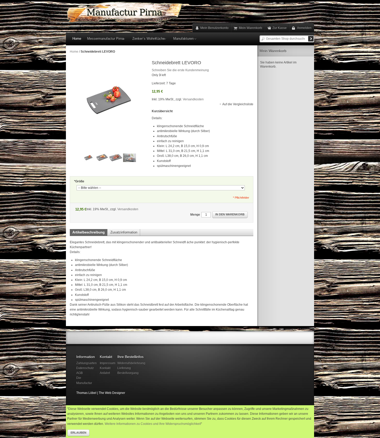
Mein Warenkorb (250, 28)
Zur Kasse (279, 28)
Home (74, 51)
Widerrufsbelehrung (131, 363)
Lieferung (124, 368)
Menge (195, 214)
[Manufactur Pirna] (124, 12)
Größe (79, 181)
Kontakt (105, 368)
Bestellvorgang (128, 373)
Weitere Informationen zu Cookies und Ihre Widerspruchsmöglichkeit (153, 424)
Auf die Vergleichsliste (237, 104)
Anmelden (304, 28)
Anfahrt (105, 373)
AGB (79, 373)
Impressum (107, 363)
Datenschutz (85, 368)
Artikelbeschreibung (88, 232)
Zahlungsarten (86, 363)
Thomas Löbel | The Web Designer (100, 393)
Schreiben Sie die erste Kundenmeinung (180, 70)
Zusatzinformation (123, 232)
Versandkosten (193, 99)
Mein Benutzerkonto (214, 28)
